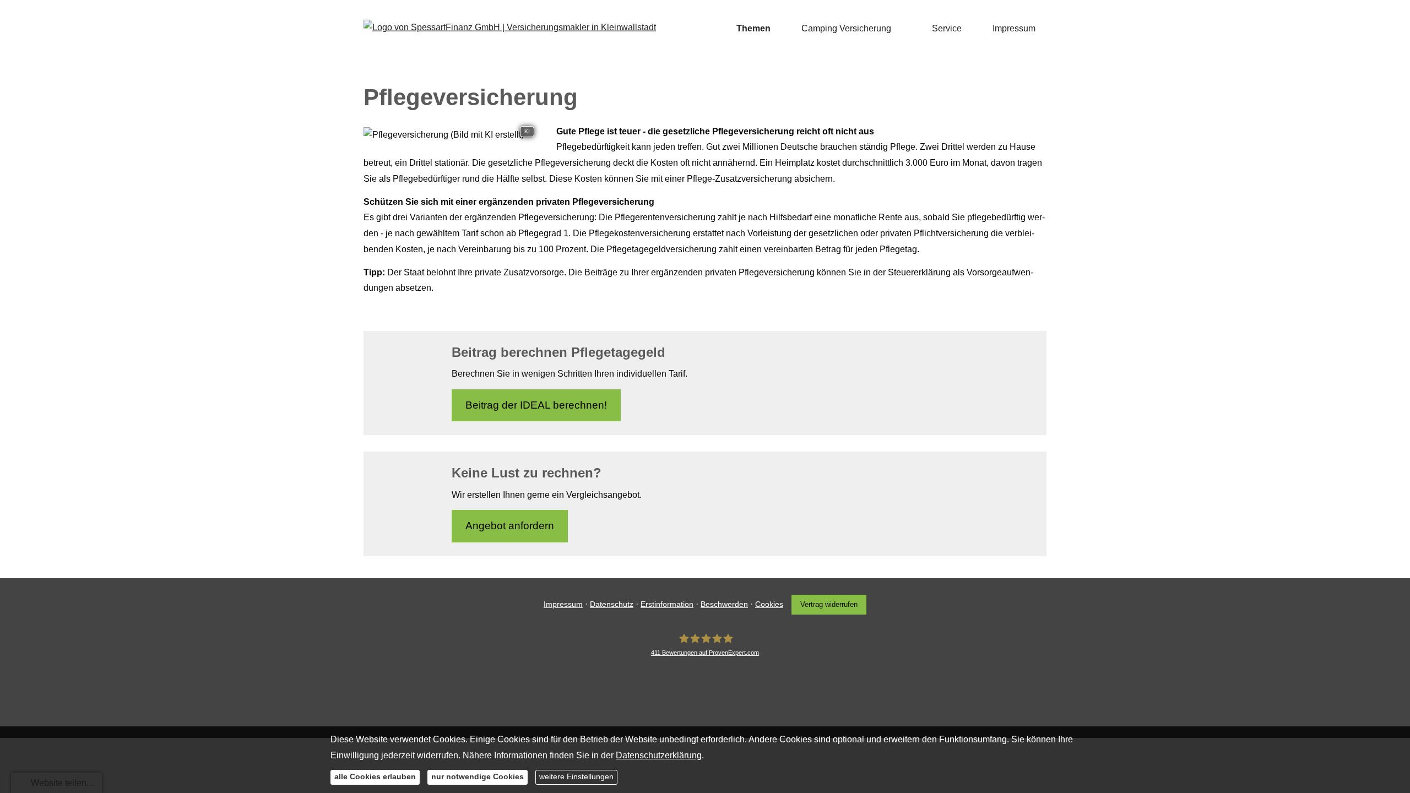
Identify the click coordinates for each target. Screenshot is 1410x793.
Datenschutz (611, 604)
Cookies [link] (769, 604)
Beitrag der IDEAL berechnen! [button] (536, 405)
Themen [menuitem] (753, 28)
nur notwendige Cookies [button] (477, 776)
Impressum (563, 604)
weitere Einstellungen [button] (576, 776)
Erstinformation (667, 604)
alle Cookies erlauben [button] (375, 776)
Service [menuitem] (947, 28)
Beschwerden (724, 604)
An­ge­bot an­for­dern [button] (509, 525)
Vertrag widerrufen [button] (829, 604)
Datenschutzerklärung (659, 754)
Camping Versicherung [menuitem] (846, 28)
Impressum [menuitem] (1014, 28)
